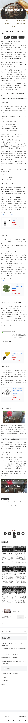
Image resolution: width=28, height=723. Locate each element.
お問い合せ (7, 716)
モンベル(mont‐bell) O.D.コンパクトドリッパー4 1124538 (17, 353)
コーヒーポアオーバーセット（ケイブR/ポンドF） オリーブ (17, 286)
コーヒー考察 (5, 499)
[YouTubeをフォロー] (18, 533)
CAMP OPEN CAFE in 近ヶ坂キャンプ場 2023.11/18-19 (12, 644)
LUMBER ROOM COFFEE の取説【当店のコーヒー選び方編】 (13, 662)
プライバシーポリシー (20, 716)
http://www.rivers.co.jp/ (6, 280)
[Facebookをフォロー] (9, 533)
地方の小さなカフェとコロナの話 (9, 657)
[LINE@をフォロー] (14, 536)
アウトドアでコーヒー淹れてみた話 (10, 654)
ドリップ (23, 501)
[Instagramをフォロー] (14, 533)
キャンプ (11, 501)
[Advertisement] (14, 517)
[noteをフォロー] (23, 533)
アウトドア (5, 501)
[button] (25, 632)
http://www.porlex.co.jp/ (6, 214)
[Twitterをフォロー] (5, 533)
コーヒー (17, 501)
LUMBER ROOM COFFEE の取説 (10, 673)
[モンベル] (6, 334)
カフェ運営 (4, 677)
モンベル (13, 331)
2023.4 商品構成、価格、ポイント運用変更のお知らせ (13, 649)
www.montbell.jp (7, 341)
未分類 (3, 684)
